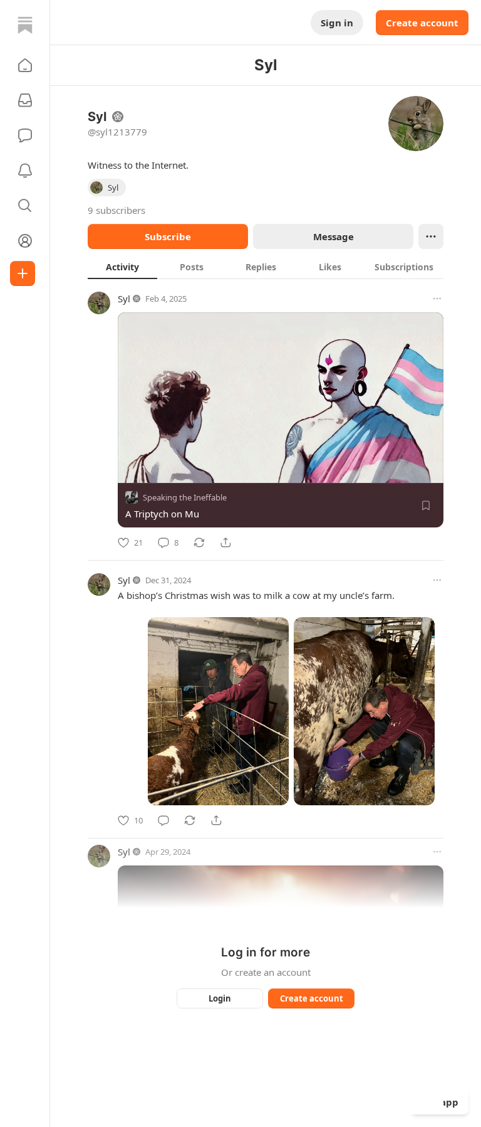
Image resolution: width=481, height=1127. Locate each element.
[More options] (437, 298)
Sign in (337, 22)
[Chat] (25, 135)
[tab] (122, 266)
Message (333, 236)
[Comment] (163, 820)
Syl (124, 298)
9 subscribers (116, 210)
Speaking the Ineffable (185, 497)
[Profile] (25, 241)
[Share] (225, 542)
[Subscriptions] (25, 100)
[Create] (22, 273)
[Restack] (199, 542)
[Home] (25, 25)
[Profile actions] (430, 236)
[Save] (426, 505)
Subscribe (168, 236)
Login (220, 998)
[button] (25, 65)
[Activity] (25, 171)
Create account (422, 22)
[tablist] (265, 266)
